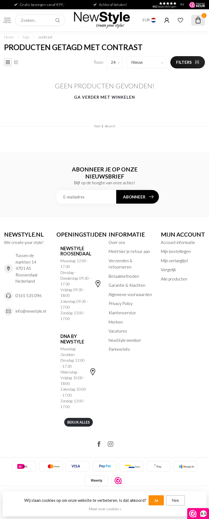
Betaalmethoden (124, 276)
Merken (116, 321)
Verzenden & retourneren (121, 264)
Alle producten (174, 278)
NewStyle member (125, 340)
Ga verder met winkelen (104, 97)
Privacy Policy (121, 303)
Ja (156, 500)
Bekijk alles (78, 422)
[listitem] (118, 480)
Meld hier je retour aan (129, 251)
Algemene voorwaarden (130, 294)
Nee (175, 500)
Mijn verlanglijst (174, 260)
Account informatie (178, 242)
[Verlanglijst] (180, 20)
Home (9, 37)
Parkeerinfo (119, 349)
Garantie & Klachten (127, 285)
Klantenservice (122, 312)
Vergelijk (168, 269)
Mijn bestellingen (176, 251)
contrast (45, 37)
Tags (26, 37)
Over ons (117, 242)
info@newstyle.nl (31, 311)
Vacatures (118, 330)
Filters (184, 62)
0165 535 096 (29, 295)
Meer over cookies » (105, 509)
